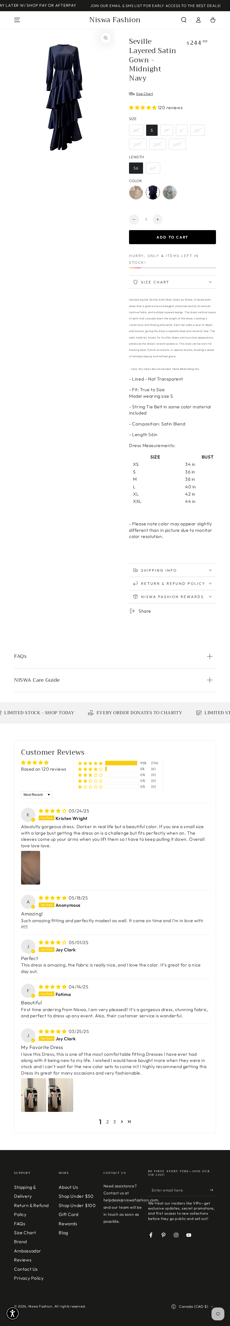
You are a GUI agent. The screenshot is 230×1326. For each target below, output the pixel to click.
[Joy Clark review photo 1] (33, 1095)
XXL (138, 144)
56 (136, 168)
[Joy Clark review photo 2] (60, 1095)
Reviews (22, 1260)
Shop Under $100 (77, 1205)
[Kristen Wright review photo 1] (30, 868)
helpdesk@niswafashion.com (131, 1200)
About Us (68, 1187)
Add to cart (172, 237)
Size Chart (25, 1232)
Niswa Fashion (40, 1306)
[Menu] (17, 20)
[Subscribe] (213, 1190)
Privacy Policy (28, 1278)
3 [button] (114, 1122)
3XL (158, 144)
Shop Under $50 (76, 1196)
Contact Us (26, 1269)
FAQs (19, 1223)
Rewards (68, 1223)
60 (153, 168)
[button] (183, 20)
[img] (53, 811)
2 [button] (107, 1122)
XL (197, 130)
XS (136, 130)
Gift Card (68, 1214)
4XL (177, 144)
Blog (63, 1232)
